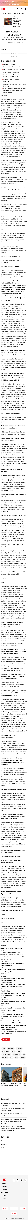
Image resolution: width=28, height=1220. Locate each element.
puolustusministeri (17, 1054)
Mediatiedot (4, 1186)
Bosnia (3, 1048)
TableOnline (4, 1144)
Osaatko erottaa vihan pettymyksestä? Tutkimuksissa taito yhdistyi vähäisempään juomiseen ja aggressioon (13, 1121)
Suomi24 (3, 1147)
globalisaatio (19, 1048)
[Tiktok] (25, 9)
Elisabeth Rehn (11, 1048)
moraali (13, 1051)
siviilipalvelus (5, 1057)
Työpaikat (4, 1189)
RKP (24, 1054)
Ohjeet (4, 1195)
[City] (4, 1180)
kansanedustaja (5, 1051)
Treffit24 (14, 1213)
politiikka (19, 1051)
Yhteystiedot (4, 1183)
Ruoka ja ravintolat (19, 13)
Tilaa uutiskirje (4, 1192)
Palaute (4, 1198)
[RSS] (25, 1180)
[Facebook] (17, 9)
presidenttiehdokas (6, 1054)
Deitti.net (3, 1141)
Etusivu (4, 13)
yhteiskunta (22, 1057)
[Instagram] (21, 9)
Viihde (10, 13)
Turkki (11, 1057)
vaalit (16, 1057)
